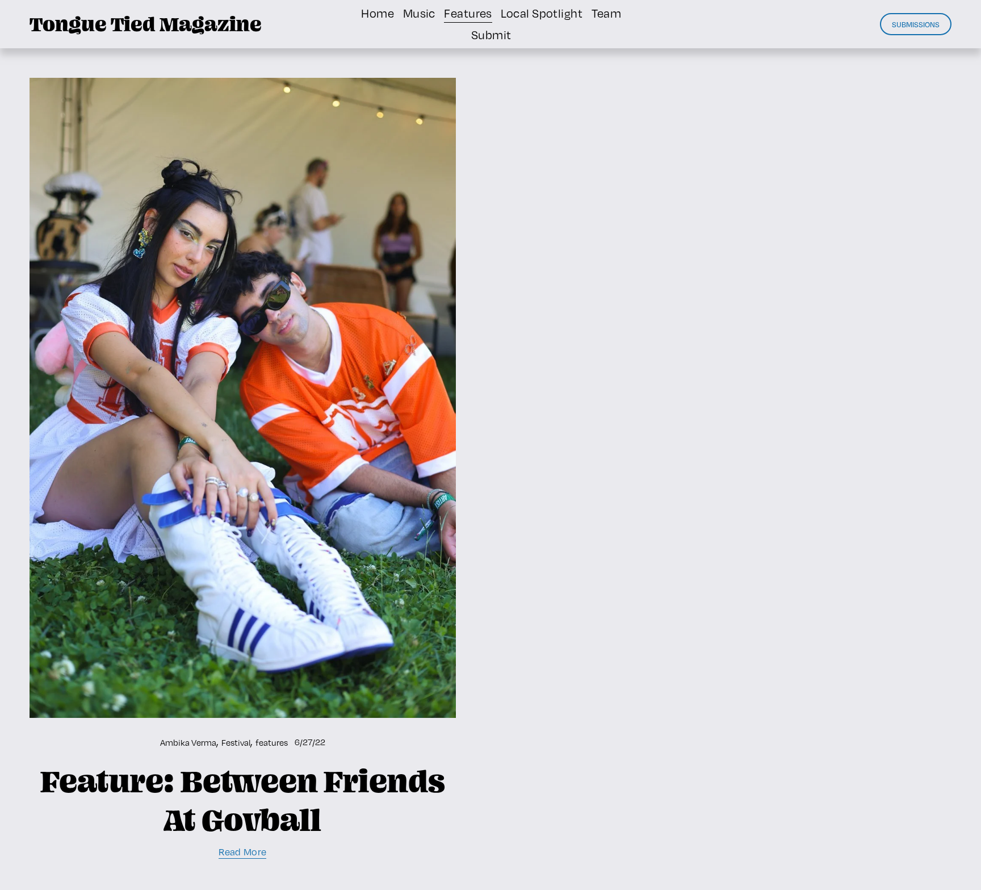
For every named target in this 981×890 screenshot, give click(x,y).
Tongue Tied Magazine (146, 23)
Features (468, 13)
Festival (235, 742)
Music (419, 13)
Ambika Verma (188, 742)
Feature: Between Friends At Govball (242, 800)
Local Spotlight (541, 13)
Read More (242, 852)
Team (607, 13)
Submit (491, 35)
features (271, 742)
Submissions (916, 24)
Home (377, 13)
